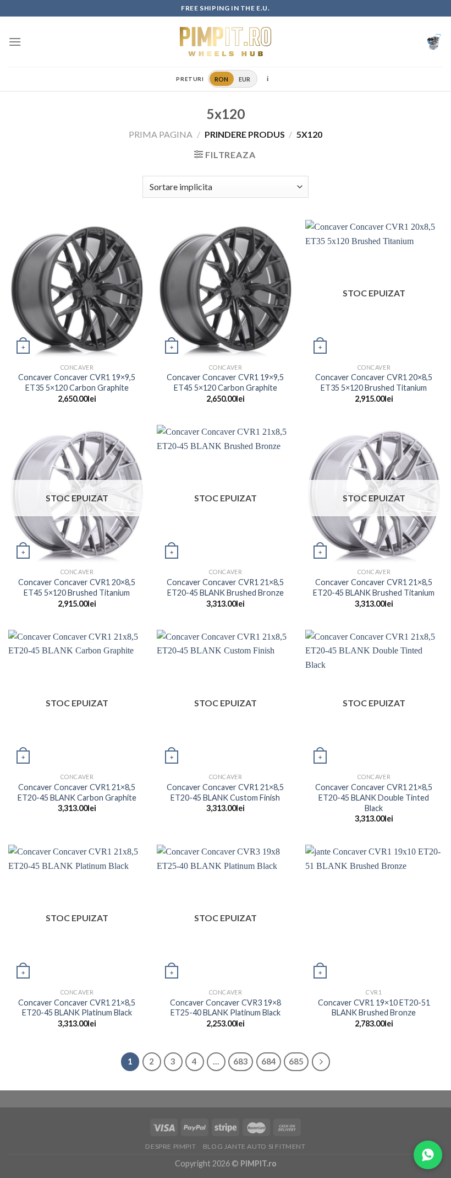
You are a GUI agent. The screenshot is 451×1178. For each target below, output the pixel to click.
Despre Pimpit (170, 1146)
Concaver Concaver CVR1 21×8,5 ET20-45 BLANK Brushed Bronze (225, 587)
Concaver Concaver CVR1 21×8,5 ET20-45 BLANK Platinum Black (76, 1008)
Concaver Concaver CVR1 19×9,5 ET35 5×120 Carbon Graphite (76, 382)
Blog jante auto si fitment (254, 1146)
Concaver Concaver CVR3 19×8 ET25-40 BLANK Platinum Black (225, 1008)
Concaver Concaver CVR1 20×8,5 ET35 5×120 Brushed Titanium (373, 382)
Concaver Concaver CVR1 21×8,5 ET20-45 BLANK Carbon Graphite (77, 792)
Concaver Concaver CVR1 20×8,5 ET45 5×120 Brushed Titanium (76, 587)
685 (296, 1061)
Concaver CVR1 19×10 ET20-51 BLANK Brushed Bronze (374, 1008)
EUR (245, 79)
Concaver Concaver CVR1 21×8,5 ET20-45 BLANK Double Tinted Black (373, 797)
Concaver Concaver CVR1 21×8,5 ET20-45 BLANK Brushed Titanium (374, 587)
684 (268, 1061)
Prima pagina (161, 134)
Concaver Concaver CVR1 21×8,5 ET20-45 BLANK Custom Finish (225, 792)
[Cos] (434, 42)
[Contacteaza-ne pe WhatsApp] (428, 1155)
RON (222, 79)
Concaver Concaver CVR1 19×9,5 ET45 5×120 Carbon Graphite (225, 382)
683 (240, 1061)
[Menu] (14, 41)
